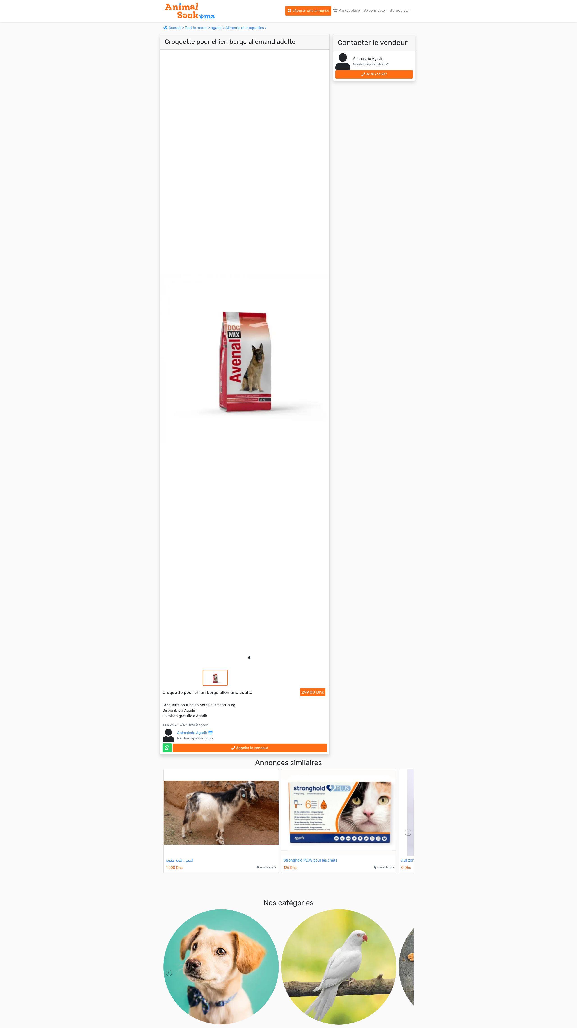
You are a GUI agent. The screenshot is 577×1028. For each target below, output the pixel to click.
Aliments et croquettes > (246, 28)
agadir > (218, 28)
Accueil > (176, 28)
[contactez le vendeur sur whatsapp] (167, 747)
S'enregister (400, 10)
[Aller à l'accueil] (190, 11)
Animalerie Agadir (192, 733)
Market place (348, 10)
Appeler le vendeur (251, 748)
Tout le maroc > (198, 28)
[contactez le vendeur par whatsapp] (167, 747)
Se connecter (375, 10)
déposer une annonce (310, 11)
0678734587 (376, 74)
